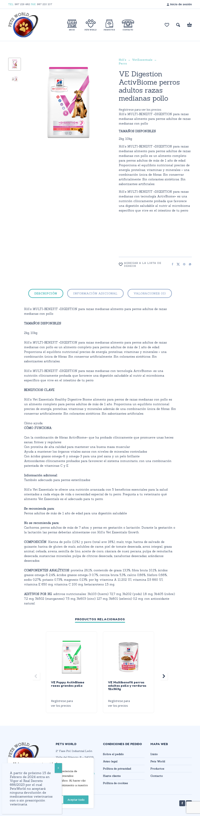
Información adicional (95, 293)
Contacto (156, 776)
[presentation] (31, 106)
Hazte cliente (112, 776)
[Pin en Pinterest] (183, 264)
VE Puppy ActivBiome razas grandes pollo (67, 684)
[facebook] (182, 803)
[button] (178, 25)
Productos (157, 768)
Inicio (154, 754)
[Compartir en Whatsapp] (189, 264)
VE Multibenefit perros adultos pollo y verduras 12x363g (127, 685)
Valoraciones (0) (150, 293)
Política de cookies (115, 783)
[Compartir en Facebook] (171, 264)
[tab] (46, 294)
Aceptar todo (76, 800)
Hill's (122, 60)
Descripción (45, 293)
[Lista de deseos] (167, 25)
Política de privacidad (117, 768)
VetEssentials (142, 60)
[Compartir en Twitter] (177, 264)
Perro (123, 63)
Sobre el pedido (113, 754)
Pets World (157, 761)
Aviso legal (110, 761)
